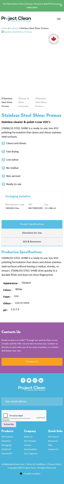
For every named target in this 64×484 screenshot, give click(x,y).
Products (14, 28)
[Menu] (59, 19)
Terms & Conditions (35, 464)
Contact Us (32, 361)
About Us (28, 437)
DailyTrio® (6, 449)
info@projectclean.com (13, 464)
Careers (28, 445)
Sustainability (30, 449)
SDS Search (53, 437)
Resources (53, 441)
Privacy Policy (54, 464)
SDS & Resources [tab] (32, 241)
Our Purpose (30, 441)
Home (4, 28)
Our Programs (31, 453)
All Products (7, 437)
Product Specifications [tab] (32, 224)
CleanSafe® (6, 453)
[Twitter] (29, 380)
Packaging (6, 445)
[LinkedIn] (41, 380)
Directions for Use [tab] (32, 233)
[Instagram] (35, 380)
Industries (6, 441)
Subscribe (9, 424)
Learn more (32, 7)
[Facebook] (23, 380)
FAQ (50, 445)
